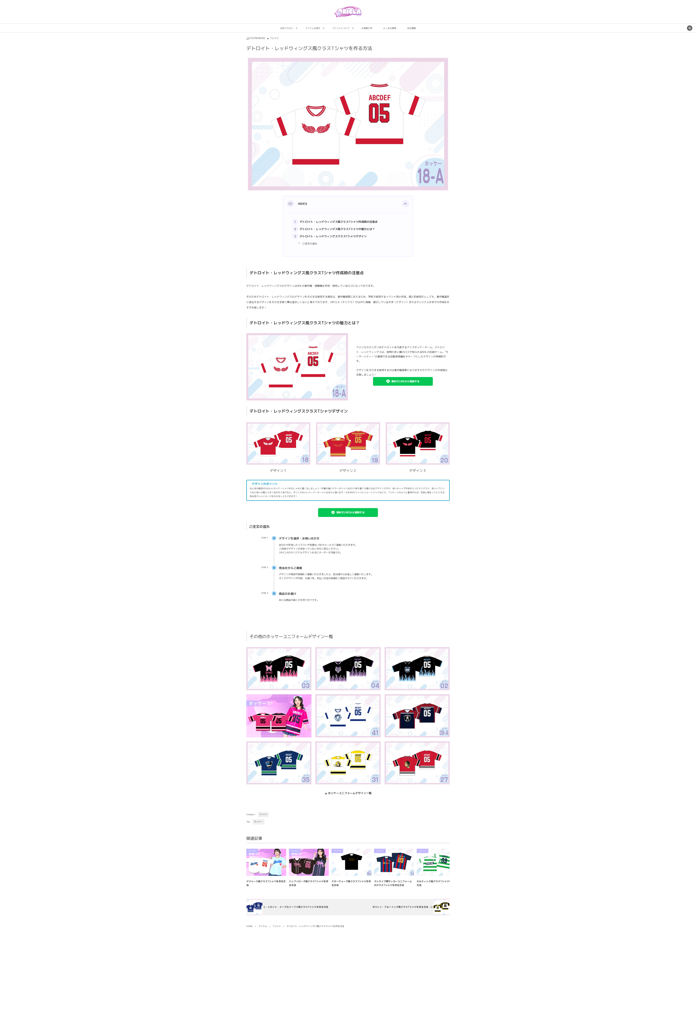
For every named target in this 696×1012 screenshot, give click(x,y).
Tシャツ (274, 38)
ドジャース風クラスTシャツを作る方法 (266, 883)
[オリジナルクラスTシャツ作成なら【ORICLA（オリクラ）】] (348, 11)
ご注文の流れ (309, 243)
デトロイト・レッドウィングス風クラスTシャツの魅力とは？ (337, 229)
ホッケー (258, 821)
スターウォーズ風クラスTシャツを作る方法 (351, 883)
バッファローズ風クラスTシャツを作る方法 (308, 883)
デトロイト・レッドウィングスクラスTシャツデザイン (333, 236)
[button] (405, 203)
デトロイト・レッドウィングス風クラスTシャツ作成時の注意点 (339, 222)
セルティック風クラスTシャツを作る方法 (436, 883)
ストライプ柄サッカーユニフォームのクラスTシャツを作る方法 (393, 883)
